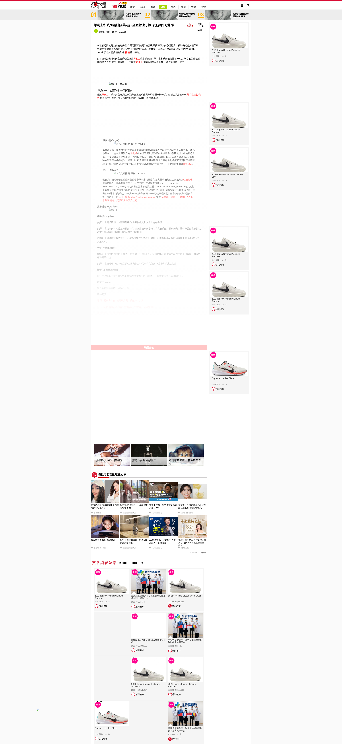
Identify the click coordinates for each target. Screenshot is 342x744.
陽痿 (127, 52)
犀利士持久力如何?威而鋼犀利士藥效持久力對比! (122, 300)
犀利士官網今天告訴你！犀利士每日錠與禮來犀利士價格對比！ (129, 336)
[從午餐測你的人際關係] (112, 455)
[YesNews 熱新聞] (98, 8)
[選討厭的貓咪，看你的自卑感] (185, 455)
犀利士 (136, 58)
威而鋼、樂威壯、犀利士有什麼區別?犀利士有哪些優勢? (125, 306)
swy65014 (123, 32)
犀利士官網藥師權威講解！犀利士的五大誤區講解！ (123, 329)
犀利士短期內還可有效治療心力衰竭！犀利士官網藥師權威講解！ (130, 322)
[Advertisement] (149, 73)
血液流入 (187, 164)
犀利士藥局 (124, 197)
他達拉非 (187, 179)
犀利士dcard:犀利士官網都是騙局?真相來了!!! (120, 313)
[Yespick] (120, 7)
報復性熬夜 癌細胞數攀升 (103, 540)
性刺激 (133, 153)
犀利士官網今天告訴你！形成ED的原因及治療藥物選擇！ (126, 333)
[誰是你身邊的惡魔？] (149, 455)
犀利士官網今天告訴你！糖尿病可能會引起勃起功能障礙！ (126, 326)
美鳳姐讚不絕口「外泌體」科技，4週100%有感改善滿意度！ (192, 543)
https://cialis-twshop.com (143, 197)
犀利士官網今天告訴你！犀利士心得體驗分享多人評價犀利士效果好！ (132, 319)
